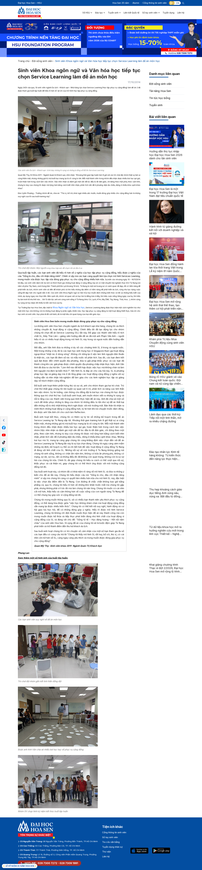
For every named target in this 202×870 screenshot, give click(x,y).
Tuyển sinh (113, 12)
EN (177, 3)
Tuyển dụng (168, 12)
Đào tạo (99, 12)
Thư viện (106, 851)
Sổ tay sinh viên (149, 12)
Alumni (135, 2)
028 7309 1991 (69, 863)
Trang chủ (23, 61)
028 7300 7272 (47, 863)
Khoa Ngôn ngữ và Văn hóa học (68, 307)
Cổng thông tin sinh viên (155, 2)
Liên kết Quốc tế (131, 12)
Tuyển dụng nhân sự (112, 846)
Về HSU (86, 12)
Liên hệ (180, 12)
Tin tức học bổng (159, 98)
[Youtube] (3, 435)
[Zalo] (3, 450)
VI (172, 3)
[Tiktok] (3, 442)
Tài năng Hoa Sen (160, 90)
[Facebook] (3, 427)
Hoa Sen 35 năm (120, 2)
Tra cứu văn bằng (111, 842)
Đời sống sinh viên (42, 61)
